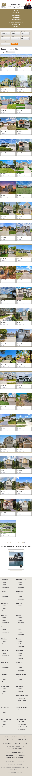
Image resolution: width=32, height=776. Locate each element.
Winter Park (19, 662)
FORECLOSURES (16, 19)
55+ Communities (22, 724)
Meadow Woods (21, 674)
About (23, 737)
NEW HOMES (16, 12)
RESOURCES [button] (15, 24)
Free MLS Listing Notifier (15, 755)
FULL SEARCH (16, 15)
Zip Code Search (22, 726)
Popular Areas (21, 729)
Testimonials (7, 743)
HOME (16, 10)
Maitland (18, 615)
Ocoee (3, 627)
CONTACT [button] (15, 26)
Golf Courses (5, 707)
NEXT (22, 542)
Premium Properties (22, 695)
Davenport (19, 591)
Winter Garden (5, 662)
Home (6, 737)
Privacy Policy (11, 772)
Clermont (3, 591)
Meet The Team (8, 739)
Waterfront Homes (21, 707)
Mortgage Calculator (15, 746)
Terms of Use (18, 772)
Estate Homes (21, 698)
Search (14, 737)
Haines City (19, 603)
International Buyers (14, 758)
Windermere (20, 650)
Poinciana (4, 639)
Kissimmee (4, 615)
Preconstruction (15, 749)
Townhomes (5, 587)
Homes (4, 582)
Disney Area (4, 603)
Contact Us (22, 739)
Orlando (18, 627)
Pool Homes (21, 721)
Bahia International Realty (15, 764)
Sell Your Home (21, 743)
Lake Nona (4, 674)
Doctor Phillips (5, 686)
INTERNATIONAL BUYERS (16, 22)
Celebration (4, 579)
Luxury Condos (22, 700)
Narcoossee (20, 686)
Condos (4, 584)
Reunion (18, 639)
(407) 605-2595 (10, 761)
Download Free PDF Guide (16, 570)
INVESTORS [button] (16, 17)
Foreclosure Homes (15, 752)
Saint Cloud (4, 650)
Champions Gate (21, 579)
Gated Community (6, 719)
